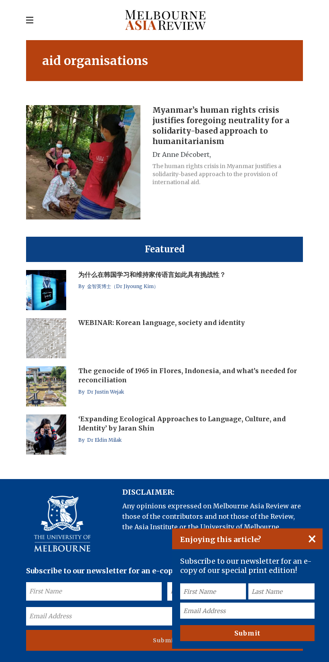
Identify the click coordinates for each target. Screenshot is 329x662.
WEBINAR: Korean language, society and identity (161, 323)
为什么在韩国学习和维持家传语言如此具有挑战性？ (152, 274)
